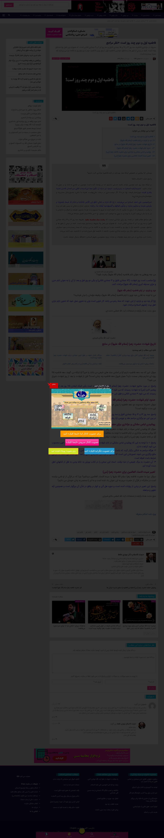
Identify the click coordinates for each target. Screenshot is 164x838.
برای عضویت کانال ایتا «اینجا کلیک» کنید (82, 433)
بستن (54, 384)
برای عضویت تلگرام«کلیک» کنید (99, 451)
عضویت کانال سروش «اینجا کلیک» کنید (82, 442)
